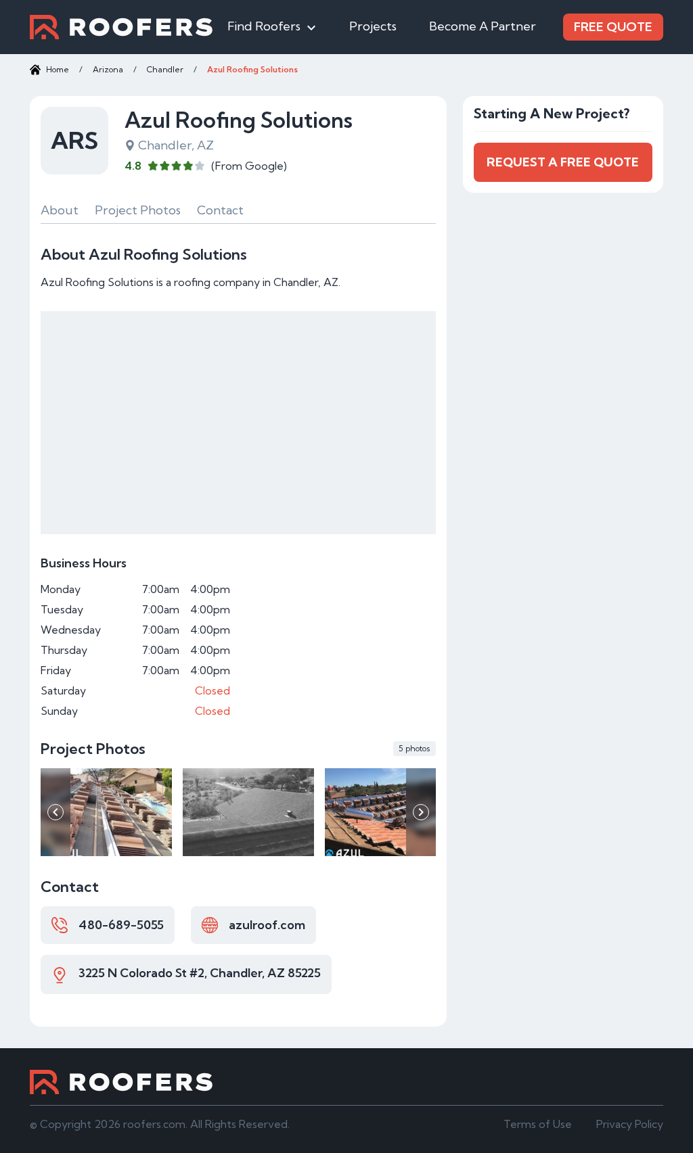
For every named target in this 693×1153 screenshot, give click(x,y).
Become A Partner (482, 26)
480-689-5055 (121, 925)
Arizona (108, 69)
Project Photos (138, 210)
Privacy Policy (629, 1124)
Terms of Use (538, 1124)
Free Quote (613, 26)
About (60, 210)
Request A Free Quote (563, 162)
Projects (373, 26)
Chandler (165, 69)
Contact (220, 210)
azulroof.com (267, 925)
